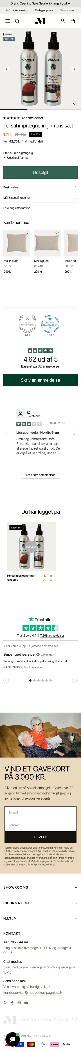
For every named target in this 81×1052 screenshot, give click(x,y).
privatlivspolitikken (45, 864)
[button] (11, 118)
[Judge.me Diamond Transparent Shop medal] (50, 324)
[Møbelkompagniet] (40, 21)
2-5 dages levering (16, 10)
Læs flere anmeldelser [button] (40, 475)
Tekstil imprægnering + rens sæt (21, 577)
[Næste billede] (74, 68)
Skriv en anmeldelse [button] (40, 380)
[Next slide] (74, 434)
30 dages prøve (43, 10)
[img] (29, 423)
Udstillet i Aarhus (17, 157)
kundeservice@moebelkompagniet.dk (33, 992)
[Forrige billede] (6, 68)
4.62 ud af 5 (40, 359)
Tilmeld (40, 837)
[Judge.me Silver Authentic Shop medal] (27, 324)
